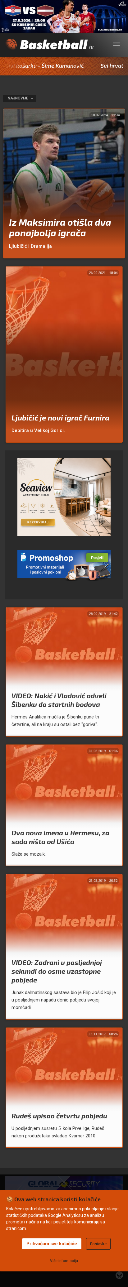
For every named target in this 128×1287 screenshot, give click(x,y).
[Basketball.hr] (49, 48)
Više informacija (64, 1261)
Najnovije (18, 98)
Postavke (98, 1243)
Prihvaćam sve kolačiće (51, 1243)
